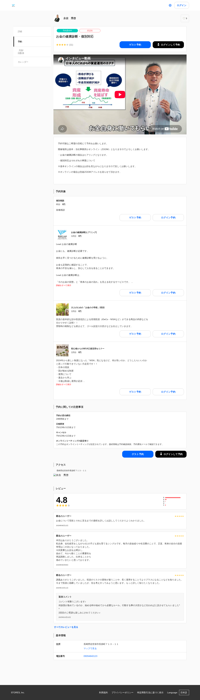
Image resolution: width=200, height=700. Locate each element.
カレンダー (23, 62)
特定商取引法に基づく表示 (150, 692)
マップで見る (90, 648)
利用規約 (103, 692)
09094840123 (90, 656)
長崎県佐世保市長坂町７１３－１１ (72, 470)
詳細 (20, 31)
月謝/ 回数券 (21, 51)
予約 (20, 41)
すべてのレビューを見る (66, 627)
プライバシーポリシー (122, 692)
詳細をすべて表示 (63, 285)
